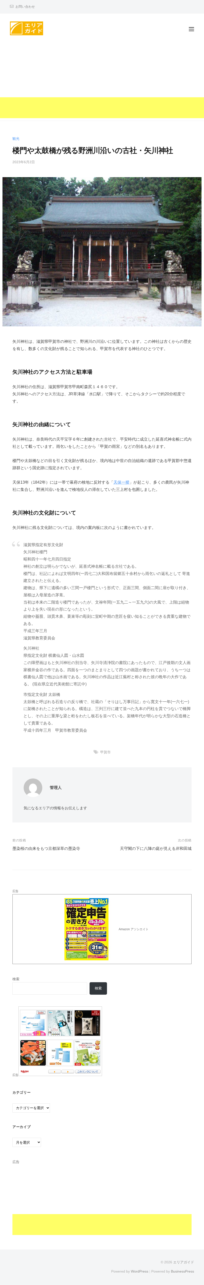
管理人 (56, 787)
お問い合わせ (25, 6)
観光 (15, 139)
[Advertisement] (102, 83)
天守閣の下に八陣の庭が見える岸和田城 (156, 848)
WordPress (139, 1271)
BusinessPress (182, 1271)
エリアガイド (183, 1262)
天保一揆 (121, 482)
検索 (15, 979)
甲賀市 (105, 752)
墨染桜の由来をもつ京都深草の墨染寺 (46, 848)
